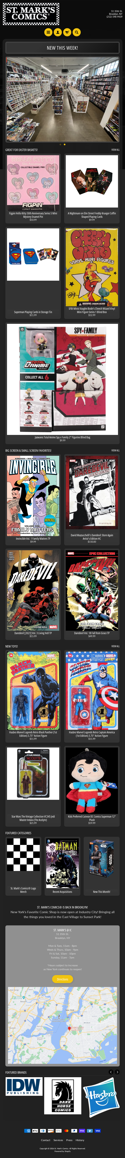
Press (69, 1140)
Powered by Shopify (63, 1151)
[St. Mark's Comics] (31, 14)
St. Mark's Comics (61, 1148)
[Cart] (67, 32)
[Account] (58, 32)
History (80, 1140)
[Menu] (48, 32)
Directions (62, 979)
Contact (45, 1140)
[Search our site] (77, 32)
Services (58, 1140)
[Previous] (111, 1072)
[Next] (117, 1072)
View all (115, 149)
